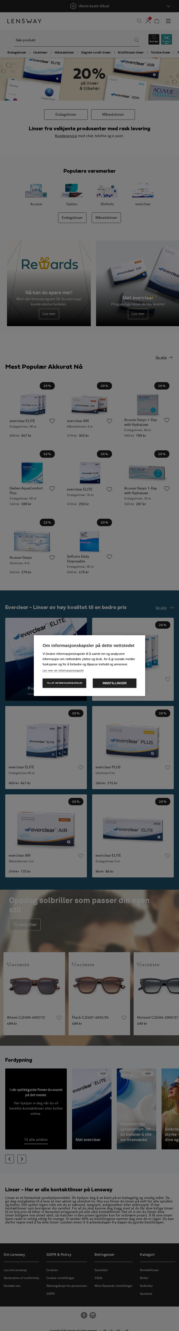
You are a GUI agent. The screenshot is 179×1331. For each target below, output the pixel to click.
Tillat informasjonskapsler (64, 683)
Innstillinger (115, 683)
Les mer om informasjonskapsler (63, 670)
